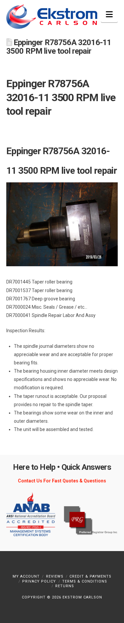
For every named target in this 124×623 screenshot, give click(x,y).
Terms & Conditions (84, 581)
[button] (109, 14)
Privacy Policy (39, 581)
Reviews (54, 576)
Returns (64, 586)
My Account (26, 576)
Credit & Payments (90, 576)
